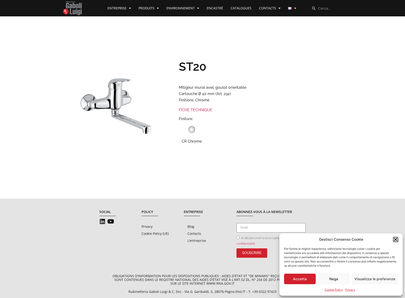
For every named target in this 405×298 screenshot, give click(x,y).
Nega (333, 279)
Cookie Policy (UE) (155, 233)
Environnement (180, 8)
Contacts (267, 8)
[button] (395, 239)
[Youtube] (110, 221)
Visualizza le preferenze (374, 279)
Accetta (300, 279)
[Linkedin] (102, 221)
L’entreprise (197, 240)
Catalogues (241, 8)
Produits (146, 8)
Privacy (350, 289)
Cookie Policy (334, 289)
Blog (191, 226)
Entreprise (117, 8)
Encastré (215, 8)
